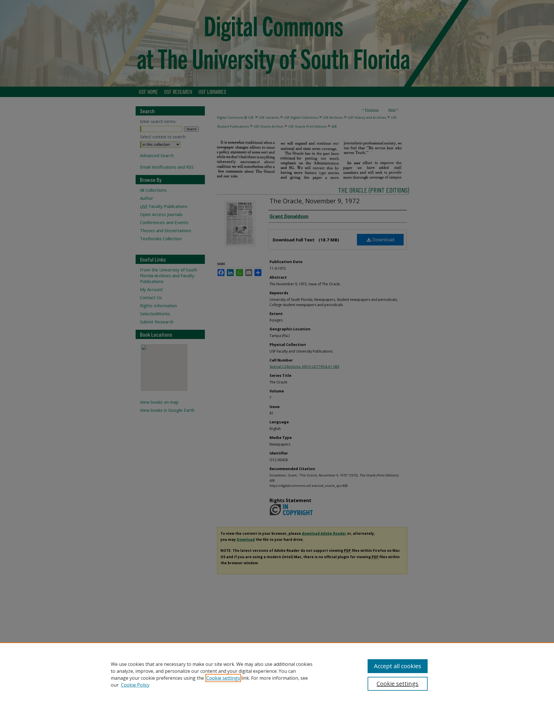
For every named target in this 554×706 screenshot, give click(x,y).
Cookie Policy (135, 685)
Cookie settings (223, 678)
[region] (277, 674)
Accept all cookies (397, 666)
